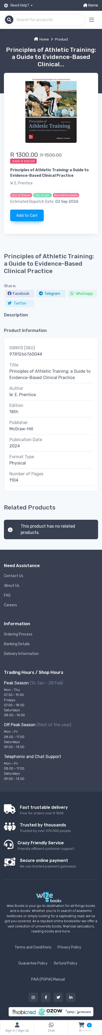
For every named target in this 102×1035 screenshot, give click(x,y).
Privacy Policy (69, 947)
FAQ (7, 595)
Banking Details (17, 644)
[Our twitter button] (58, 997)
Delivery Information (21, 654)
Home (92, 5)
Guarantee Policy (33, 963)
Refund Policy (65, 963)
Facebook (21, 293)
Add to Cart (27, 215)
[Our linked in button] (71, 997)
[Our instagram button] (33, 997)
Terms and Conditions (33, 947)
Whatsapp (84, 293)
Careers (10, 605)
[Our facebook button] (45, 997)
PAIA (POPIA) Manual (48, 979)
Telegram (52, 293)
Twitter (19, 303)
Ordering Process (18, 634)
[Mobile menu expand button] (91, 20)
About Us (11, 585)
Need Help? (19, 5)
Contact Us (13, 576)
